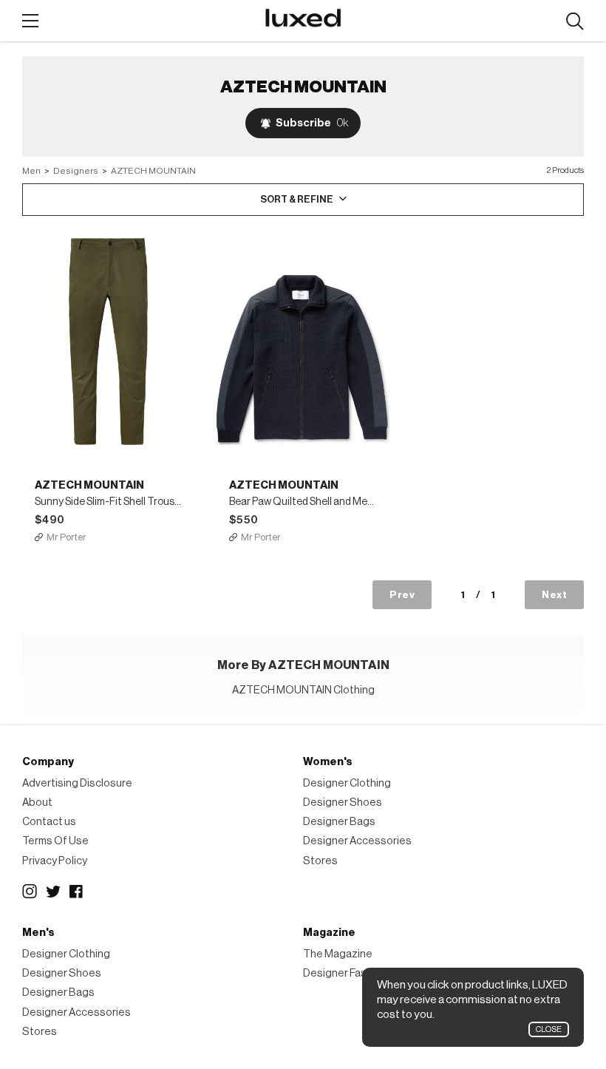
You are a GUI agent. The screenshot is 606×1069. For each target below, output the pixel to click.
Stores (320, 860)
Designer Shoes (342, 802)
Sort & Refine (296, 199)
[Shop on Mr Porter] (108, 341)
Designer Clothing (347, 783)
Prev (402, 595)
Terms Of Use (55, 840)
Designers (75, 170)
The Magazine (337, 954)
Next (554, 595)
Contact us (49, 821)
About (37, 802)
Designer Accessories (357, 840)
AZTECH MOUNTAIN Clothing (303, 690)
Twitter (53, 891)
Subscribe (312, 123)
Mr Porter (66, 537)
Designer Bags (339, 821)
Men (31, 170)
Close (549, 1029)
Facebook (76, 891)
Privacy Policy (54, 860)
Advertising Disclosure (77, 783)
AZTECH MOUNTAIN (153, 170)
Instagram (29, 891)
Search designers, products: (574, 22)
